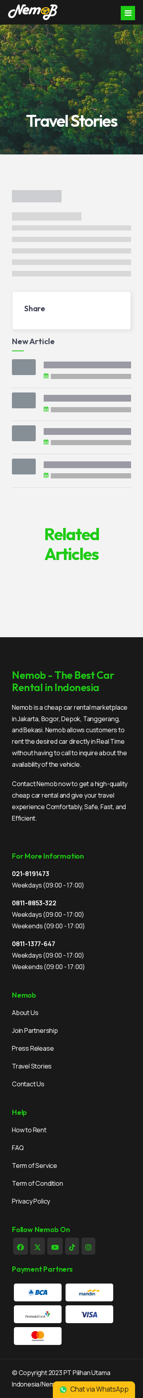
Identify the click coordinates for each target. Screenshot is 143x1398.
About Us (25, 1012)
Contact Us (28, 1084)
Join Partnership (35, 1030)
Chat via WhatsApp (99, 1389)
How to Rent (29, 1130)
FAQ (17, 1147)
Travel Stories (32, 1066)
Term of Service (34, 1165)
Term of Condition (37, 1183)
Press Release (33, 1048)
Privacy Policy (31, 1201)
